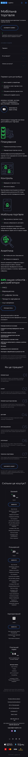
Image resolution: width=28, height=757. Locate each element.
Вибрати (14, 504)
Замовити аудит (9, 466)
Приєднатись (8, 308)
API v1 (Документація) (14, 705)
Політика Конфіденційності (14, 702)
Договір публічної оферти (14, 698)
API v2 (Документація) (14, 708)
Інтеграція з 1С (14, 711)
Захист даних (14, 714)
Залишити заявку (9, 27)
